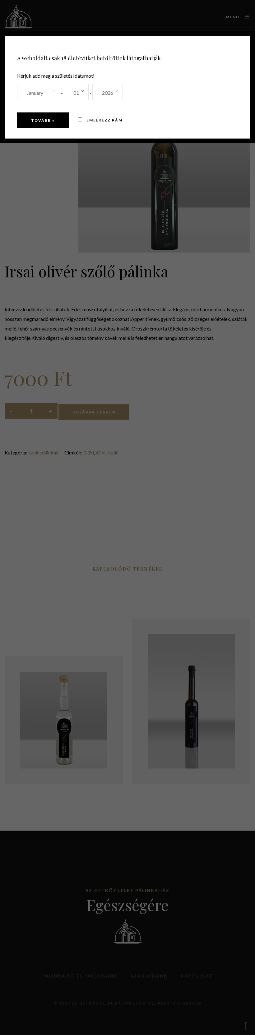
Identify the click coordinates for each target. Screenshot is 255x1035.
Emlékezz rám (104, 120)
